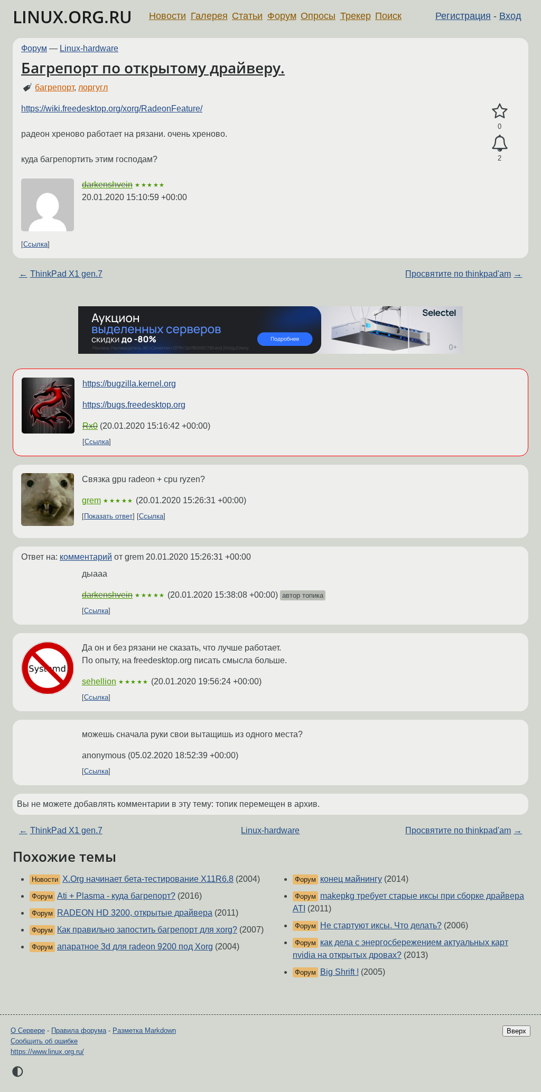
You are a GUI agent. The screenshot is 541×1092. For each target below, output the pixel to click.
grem (91, 500)
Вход (510, 16)
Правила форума (78, 1030)
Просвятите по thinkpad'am (458, 273)
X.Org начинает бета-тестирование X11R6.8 (148, 878)
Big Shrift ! (339, 971)
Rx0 (90, 425)
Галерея (209, 16)
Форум (281, 16)
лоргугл (93, 87)
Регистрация (463, 16)
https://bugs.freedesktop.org (133, 404)
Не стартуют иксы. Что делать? (381, 925)
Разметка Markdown (144, 1030)
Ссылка (35, 244)
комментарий (86, 556)
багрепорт (54, 87)
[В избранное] (499, 111)
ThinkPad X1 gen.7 (66, 273)
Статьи (247, 16)
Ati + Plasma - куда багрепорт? (116, 895)
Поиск (388, 16)
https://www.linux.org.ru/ (47, 1052)
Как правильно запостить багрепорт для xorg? (147, 929)
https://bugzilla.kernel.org (129, 383)
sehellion (99, 681)
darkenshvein (107, 184)
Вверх (516, 1031)
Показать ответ (108, 516)
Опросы (318, 16)
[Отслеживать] (499, 143)
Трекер (355, 16)
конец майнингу (351, 878)
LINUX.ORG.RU (72, 16)
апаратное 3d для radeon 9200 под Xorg (135, 946)
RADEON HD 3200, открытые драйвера (134, 912)
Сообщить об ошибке (44, 1041)
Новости (167, 16)
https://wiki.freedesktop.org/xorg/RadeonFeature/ (111, 108)
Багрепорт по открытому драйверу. (153, 68)
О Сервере (28, 1030)
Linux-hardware (89, 48)
